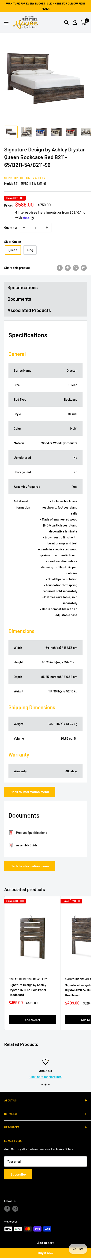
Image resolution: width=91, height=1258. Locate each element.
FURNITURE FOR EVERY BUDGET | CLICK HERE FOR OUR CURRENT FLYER (45, 6)
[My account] (75, 22)
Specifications (22, 287)
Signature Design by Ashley (24, 178)
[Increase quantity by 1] (46, 227)
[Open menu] (6, 22)
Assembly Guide (26, 845)
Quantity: (10, 227)
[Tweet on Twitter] (76, 267)
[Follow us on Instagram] (15, 1209)
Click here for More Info (45, 1077)
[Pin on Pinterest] (68, 267)
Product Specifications (31, 832)
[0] (83, 22)
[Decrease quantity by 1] (24, 227)
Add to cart (45, 1242)
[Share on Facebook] (60, 267)
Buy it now (45, 1253)
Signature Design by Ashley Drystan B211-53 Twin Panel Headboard (27, 990)
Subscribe (18, 1174)
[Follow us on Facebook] (7, 1209)
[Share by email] (84, 267)
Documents (19, 299)
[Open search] (66, 22)
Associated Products (29, 310)
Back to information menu (30, 792)
